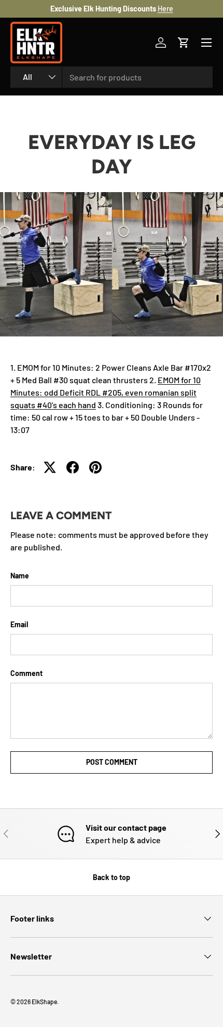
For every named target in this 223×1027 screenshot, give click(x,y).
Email (19, 624)
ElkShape (44, 1001)
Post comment (111, 762)
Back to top (111, 877)
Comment (26, 673)
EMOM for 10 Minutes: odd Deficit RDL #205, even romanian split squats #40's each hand (105, 392)
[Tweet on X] (49, 467)
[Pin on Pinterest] (95, 467)
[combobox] (111, 77)
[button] (183, 42)
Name (19, 575)
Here (165, 8)
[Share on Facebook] (72, 467)
